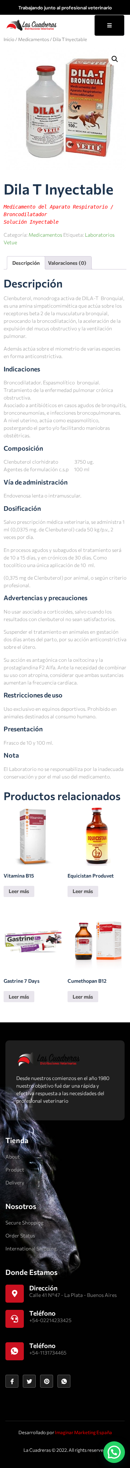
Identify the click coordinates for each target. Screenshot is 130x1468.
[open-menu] (109, 25)
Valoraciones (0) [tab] (67, 263)
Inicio (9, 39)
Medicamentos (33, 39)
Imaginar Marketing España (83, 1432)
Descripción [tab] (26, 263)
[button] (114, 59)
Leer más (19, 891)
